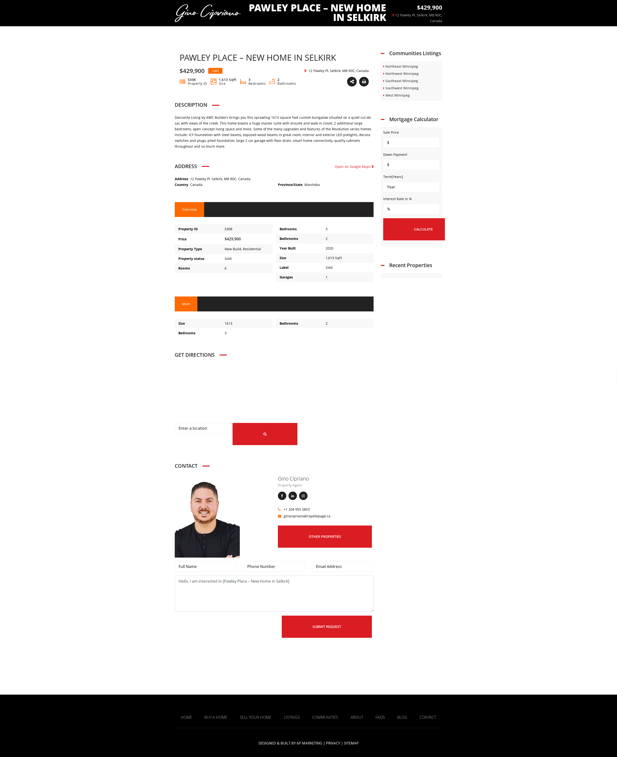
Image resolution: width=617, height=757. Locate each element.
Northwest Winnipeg (401, 73)
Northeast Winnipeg (401, 66)
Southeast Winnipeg (401, 81)
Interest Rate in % (397, 199)
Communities (325, 717)
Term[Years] (393, 176)
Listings (292, 717)
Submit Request (327, 626)
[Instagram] (303, 496)
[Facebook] (282, 496)
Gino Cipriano (293, 478)
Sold (228, 258)
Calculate (423, 229)
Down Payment (395, 154)
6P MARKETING (309, 743)
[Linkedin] (292, 496)
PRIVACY (333, 743)
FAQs (380, 717)
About (357, 717)
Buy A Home (215, 717)
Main (186, 304)
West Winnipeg (397, 95)
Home (186, 717)
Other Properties (325, 536)
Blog (402, 717)
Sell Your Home (255, 717)
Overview (189, 209)
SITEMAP (351, 743)
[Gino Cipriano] (207, 516)
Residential (252, 249)
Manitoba (312, 184)
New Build (233, 249)
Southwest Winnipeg (401, 88)
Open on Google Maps (353, 166)
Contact (428, 717)
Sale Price (391, 132)
